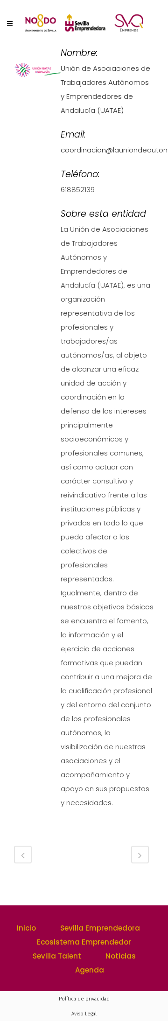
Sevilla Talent (57, 956)
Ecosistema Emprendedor (84, 942)
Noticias (120, 956)
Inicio (26, 928)
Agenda (89, 970)
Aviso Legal (84, 1014)
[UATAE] (37, 73)
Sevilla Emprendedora (100, 928)
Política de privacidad (84, 999)
